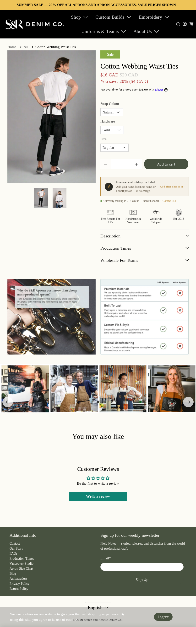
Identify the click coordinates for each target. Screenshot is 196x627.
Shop (76, 17)
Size (103, 139)
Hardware (107, 121)
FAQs (13, 553)
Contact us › (169, 201)
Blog (13, 573)
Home (11, 47)
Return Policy (19, 588)
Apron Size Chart (21, 568)
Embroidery (150, 17)
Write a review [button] (98, 496)
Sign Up (142, 579)
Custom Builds (109, 17)
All (26, 47)
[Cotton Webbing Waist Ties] (51, 116)
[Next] (188, 402)
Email (105, 558)
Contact (15, 543)
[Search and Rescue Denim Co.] (35, 24)
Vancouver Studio (21, 563)
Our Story (16, 548)
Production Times (22, 558)
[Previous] (7, 402)
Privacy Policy (19, 583)
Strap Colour (109, 104)
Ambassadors (18, 578)
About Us (142, 31)
